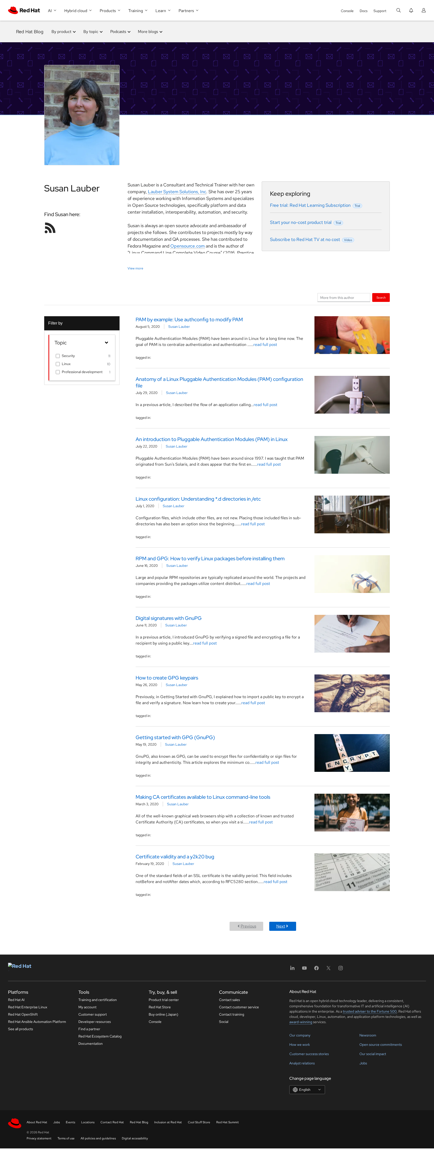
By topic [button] (90, 31)
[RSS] (50, 228)
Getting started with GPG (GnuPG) (175, 737)
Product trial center (164, 999)
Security (68, 355)
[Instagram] (341, 969)
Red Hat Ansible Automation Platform (37, 1021)
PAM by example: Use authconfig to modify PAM (190, 319)
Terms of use (66, 1138)
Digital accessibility (135, 1138)
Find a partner (89, 1029)
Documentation (90, 1043)
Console (347, 11)
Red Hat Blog (29, 31)
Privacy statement (39, 1138)
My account (87, 1007)
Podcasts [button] (118, 31)
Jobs (363, 1063)
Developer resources (94, 1021)
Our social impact (372, 1054)
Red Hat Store (160, 1007)
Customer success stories (309, 1054)
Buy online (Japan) (163, 1014)
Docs (363, 11)
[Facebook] (316, 969)
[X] (328, 969)
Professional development (82, 372)
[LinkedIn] (292, 969)
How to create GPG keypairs (167, 677)
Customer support (92, 1014)
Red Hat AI (16, 999)
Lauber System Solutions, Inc (177, 191)
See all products (20, 1029)
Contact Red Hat (112, 1122)
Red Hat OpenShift (23, 1014)
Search (381, 297)
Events (70, 1122)
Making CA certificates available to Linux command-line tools (203, 797)
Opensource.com (187, 246)
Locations (87, 1122)
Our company (299, 1035)
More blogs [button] (148, 31)
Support (379, 11)
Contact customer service (239, 1007)
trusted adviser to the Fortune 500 (370, 1011)
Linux (66, 364)
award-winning (300, 1022)
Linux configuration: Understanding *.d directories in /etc (198, 499)
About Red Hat (37, 1122)
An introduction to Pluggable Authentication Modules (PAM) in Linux (212, 439)
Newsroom (367, 1035)
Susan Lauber (179, 326)
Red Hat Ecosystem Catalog (100, 1036)
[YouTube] (304, 969)
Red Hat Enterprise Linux (27, 1007)
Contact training (231, 1014)
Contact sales (229, 999)
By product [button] (61, 31)
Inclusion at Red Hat (168, 1122)
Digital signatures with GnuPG (169, 618)
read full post (265, 344)
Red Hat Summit (227, 1122)
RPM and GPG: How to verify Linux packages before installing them (210, 558)
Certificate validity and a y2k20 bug (175, 856)
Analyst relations (302, 1063)
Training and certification (97, 999)
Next (280, 926)
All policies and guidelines (98, 1138)
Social (223, 1021)
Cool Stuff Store (199, 1122)
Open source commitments (380, 1044)
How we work (299, 1044)
